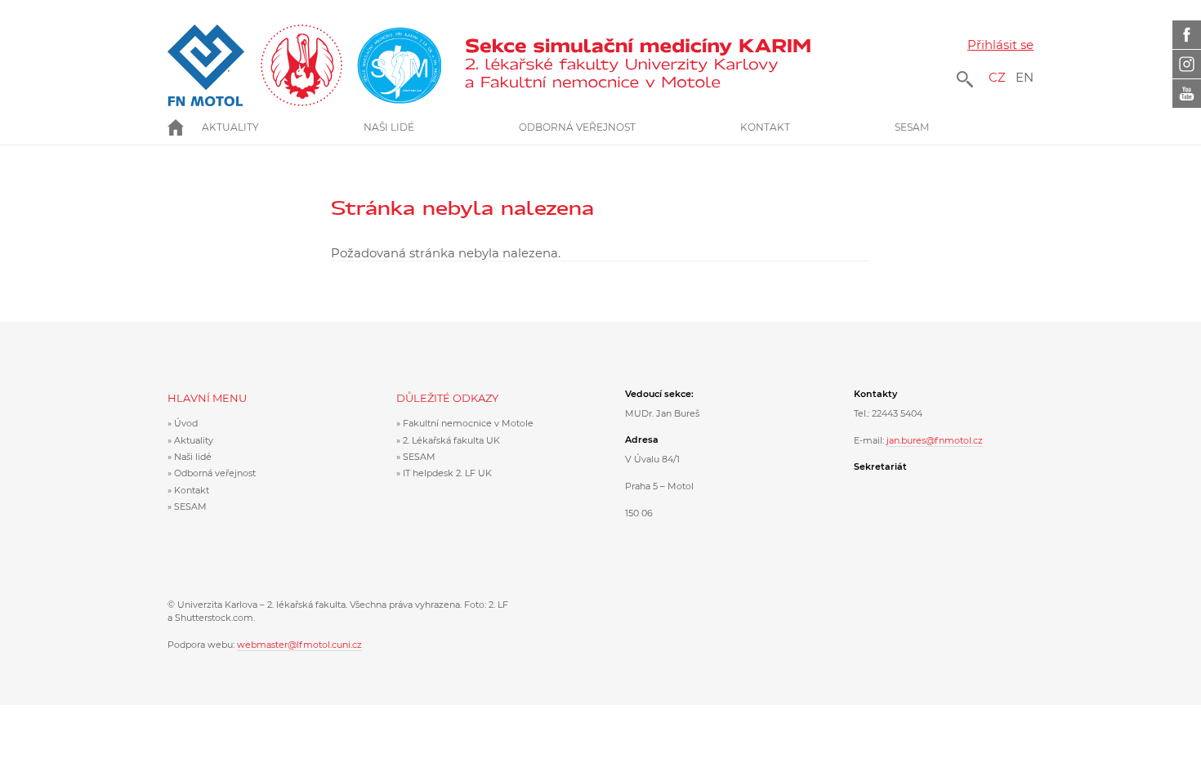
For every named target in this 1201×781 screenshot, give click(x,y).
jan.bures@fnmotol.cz (934, 440)
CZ (997, 77)
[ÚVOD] (184, 127)
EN (1025, 77)
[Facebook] (1186, 34)
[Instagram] (1186, 64)
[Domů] (643, 65)
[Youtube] (1186, 93)
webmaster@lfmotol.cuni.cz (299, 644)
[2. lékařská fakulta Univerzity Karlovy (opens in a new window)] (304, 65)
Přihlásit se (1000, 44)
